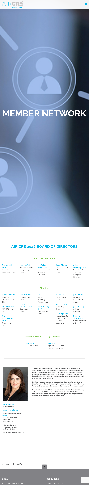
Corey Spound (62, 313)
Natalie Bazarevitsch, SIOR (8, 318)
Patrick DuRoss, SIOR (26, 305)
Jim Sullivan (78, 295)
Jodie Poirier (61, 295)
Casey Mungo (61, 265)
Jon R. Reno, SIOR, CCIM (43, 266)
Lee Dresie (51, 343)
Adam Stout (29, 343)
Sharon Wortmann (78, 317)
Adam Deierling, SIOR (80, 266)
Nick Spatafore (62, 304)
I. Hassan (42, 295)
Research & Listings (55, 484)
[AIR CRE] (12, 4)
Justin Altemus (8, 295)
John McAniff (25, 265)
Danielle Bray (26, 295)
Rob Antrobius (8, 306)
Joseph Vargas (79, 306)
